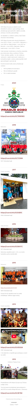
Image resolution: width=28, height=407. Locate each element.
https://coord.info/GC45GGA (12, 347)
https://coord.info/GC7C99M (12, 158)
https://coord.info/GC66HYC (12, 246)
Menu (25, 3)
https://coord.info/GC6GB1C (11, 213)
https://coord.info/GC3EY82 (11, 393)
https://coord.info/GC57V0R (9, 288)
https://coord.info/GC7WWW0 (12, 116)
